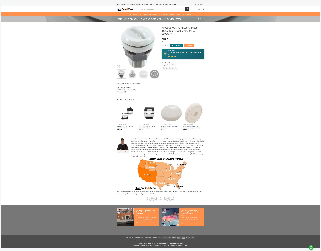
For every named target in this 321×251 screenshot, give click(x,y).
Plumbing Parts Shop (150, 14)
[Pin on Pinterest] (172, 68)
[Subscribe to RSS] (169, 199)
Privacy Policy (137, 245)
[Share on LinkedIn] (175, 68)
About (179, 14)
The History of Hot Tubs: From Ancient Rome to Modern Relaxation (145, 212)
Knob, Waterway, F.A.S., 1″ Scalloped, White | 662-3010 (191, 127)
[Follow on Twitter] (200, 4)
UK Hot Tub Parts (183, 245)
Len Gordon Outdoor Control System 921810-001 (125, 127)
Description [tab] (120, 83)
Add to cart (176, 45)
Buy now (189, 45)
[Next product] (199, 19)
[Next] (156, 47)
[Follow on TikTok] (198, 4)
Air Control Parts (172, 19)
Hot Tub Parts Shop (136, 14)
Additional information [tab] (132, 83)
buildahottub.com (190, 143)
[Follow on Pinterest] (201, 4)
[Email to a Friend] (169, 68)
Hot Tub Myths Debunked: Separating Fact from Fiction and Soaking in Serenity (191, 212)
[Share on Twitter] (166, 68)
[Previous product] (203, 19)
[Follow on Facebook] (195, 4)
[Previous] (119, 47)
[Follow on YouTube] (203, 4)
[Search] (187, 9)
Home (119, 19)
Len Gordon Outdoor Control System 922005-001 (147, 127)
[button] (199, 9)
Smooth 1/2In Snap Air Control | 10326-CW (170, 127)
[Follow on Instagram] (197, 4)
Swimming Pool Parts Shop (167, 14)
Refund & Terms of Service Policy (151, 245)
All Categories (186, 14)
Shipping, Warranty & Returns (169, 245)
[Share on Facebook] (163, 68)
